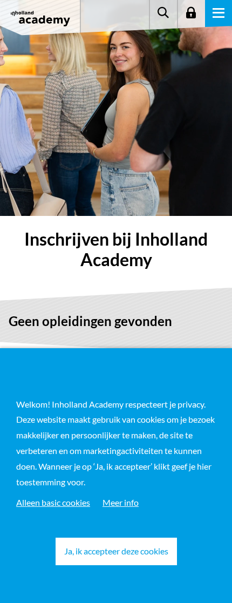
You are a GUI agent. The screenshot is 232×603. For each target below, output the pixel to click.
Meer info (121, 502)
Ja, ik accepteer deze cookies (116, 551)
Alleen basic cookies (53, 502)
